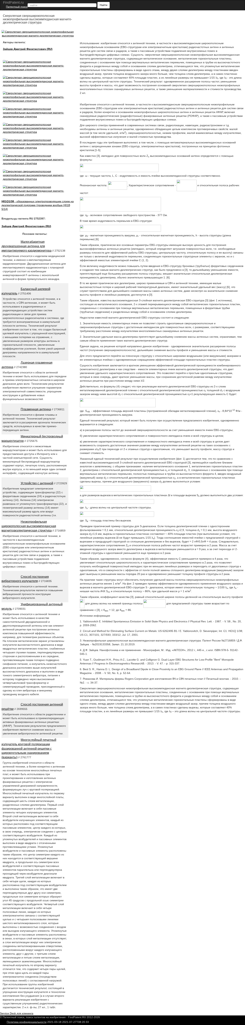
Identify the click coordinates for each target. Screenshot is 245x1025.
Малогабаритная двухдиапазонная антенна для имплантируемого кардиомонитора (26, 246)
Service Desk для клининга (16, 1013)
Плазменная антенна (36, 409)
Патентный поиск (17, 6)
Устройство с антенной (37, 483)
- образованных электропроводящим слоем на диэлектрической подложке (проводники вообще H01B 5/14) (38, 205)
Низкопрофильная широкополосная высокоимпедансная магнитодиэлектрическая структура (29, 526)
